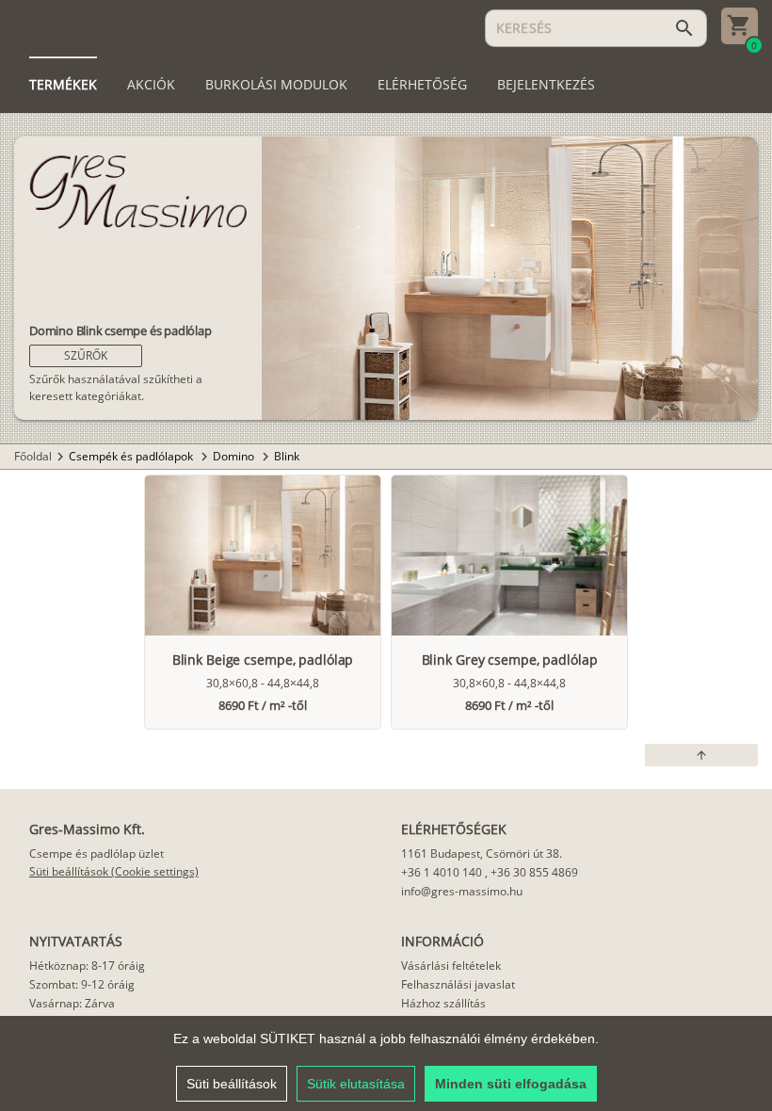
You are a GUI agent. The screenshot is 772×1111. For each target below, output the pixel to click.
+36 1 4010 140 (441, 872)
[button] (85, 356)
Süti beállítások (231, 1083)
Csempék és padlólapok (132, 456)
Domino (235, 456)
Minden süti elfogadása (511, 1083)
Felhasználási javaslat (458, 984)
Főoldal (33, 456)
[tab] (63, 84)
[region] (386, 1063)
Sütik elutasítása (356, 1083)
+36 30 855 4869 (534, 872)
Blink (286, 456)
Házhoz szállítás (443, 1003)
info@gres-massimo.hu (462, 891)
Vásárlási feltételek (451, 966)
